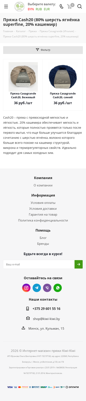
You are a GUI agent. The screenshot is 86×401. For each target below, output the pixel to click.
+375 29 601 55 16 (46, 308)
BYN (31, 9)
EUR (47, 9)
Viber (47, 288)
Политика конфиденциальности (43, 220)
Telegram (37, 288)
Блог (43, 238)
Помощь (43, 230)
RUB (39, 9)
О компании (43, 185)
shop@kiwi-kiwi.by (46, 319)
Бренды (43, 243)
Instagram (26, 288)
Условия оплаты (43, 202)
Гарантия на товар (43, 214)
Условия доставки (43, 208)
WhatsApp (57, 288)
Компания (43, 178)
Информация (43, 195)
